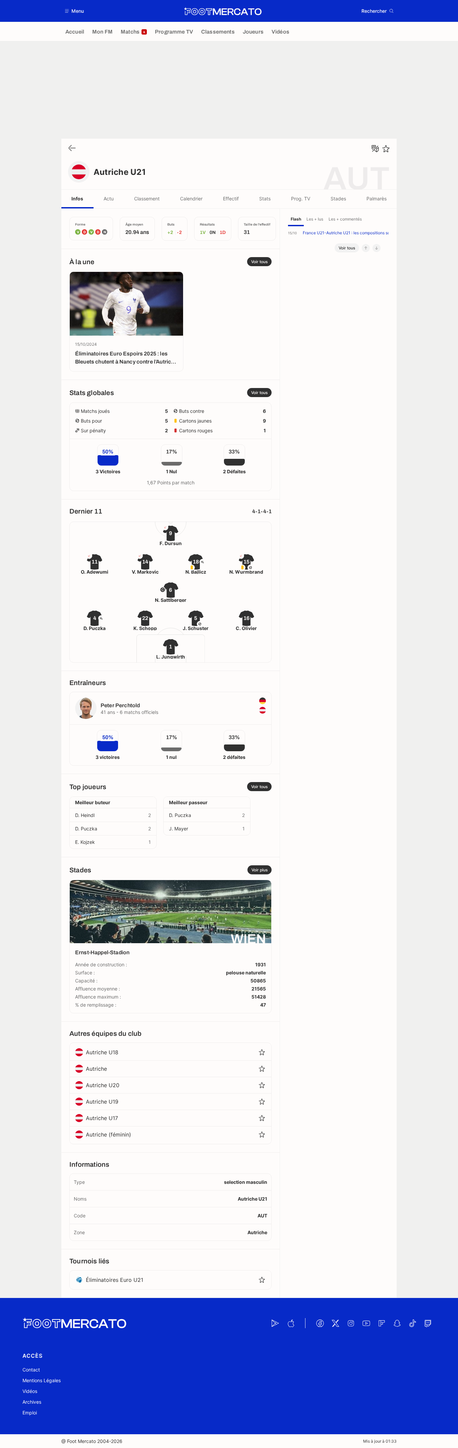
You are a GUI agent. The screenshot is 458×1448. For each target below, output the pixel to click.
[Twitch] (428, 1323)
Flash (296, 219)
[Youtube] (366, 1323)
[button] (74, 10)
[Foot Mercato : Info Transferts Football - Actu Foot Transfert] (223, 11)
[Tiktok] (412, 1323)
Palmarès (376, 198)
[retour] (72, 148)
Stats (265, 198)
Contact (31, 1369)
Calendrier (191, 198)
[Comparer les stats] (375, 149)
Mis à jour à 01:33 (380, 1441)
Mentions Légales (41, 1380)
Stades (338, 198)
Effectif (231, 198)
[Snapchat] (397, 1323)
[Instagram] (351, 1323)
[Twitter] (335, 1323)
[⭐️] (386, 149)
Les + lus (314, 219)
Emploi (29, 1412)
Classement (147, 198)
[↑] (366, 248)
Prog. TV (300, 198)
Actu (109, 198)
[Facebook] (320, 1323)
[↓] (377, 248)
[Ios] (291, 1323)
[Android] (275, 1323)
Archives (31, 1402)
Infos (77, 198)
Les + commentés (345, 219)
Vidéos (29, 1391)
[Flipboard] (382, 1323)
